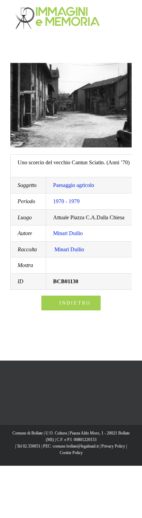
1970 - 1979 (66, 201)
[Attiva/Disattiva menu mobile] (129, 10)
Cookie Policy (71, 452)
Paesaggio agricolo (73, 185)
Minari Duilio (68, 233)
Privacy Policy (113, 446)
